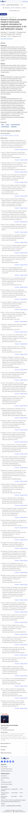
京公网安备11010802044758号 (19, 811)
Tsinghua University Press (6, 770)
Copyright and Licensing (6, 782)
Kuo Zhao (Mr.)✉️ (15, 792)
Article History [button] (4, 746)
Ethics (2, 780)
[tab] (14, 743)
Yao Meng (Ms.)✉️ (15, 789)
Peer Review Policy (5, 777)
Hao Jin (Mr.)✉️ (14, 796)
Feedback (3, 803)
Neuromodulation (5, 126)
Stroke (7, 124)
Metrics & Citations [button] (5, 743)
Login (23, 1)
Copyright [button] (3, 749)
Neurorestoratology (15, 124)
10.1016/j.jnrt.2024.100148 (8, 729)
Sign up (26, 1)
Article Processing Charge (6, 784)
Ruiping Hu (15, 36)
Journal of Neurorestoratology (12, 4)
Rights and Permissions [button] (6, 752)
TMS (3, 124)
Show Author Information (6, 38)
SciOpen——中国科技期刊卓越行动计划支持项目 (11, 805)
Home (3, 4)
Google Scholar (23, 149)
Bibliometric (13, 126)
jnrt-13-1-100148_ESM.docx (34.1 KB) (9, 135)
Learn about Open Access (6, 768)
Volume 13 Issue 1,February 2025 (4, 728)
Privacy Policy (4, 775)
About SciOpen (4, 766)
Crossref (17, 149)
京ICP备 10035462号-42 (7, 811)
